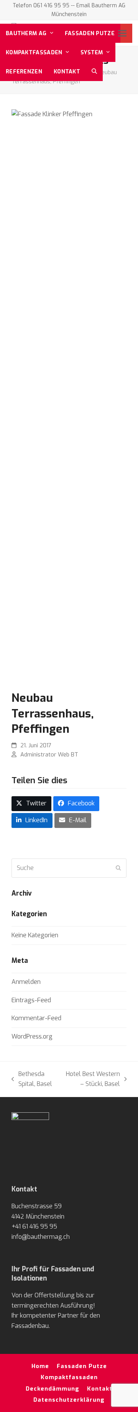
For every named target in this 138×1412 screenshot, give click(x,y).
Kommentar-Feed (36, 1018)
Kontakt (99, 1389)
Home (40, 1366)
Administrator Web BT (49, 754)
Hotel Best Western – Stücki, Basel (91, 1079)
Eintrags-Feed (31, 1000)
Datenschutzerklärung (69, 1400)
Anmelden (26, 982)
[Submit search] (118, 868)
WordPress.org (32, 1036)
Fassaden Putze (82, 1366)
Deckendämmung (52, 1389)
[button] (94, 71)
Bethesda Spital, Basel (32, 1079)
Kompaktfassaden (69, 1377)
